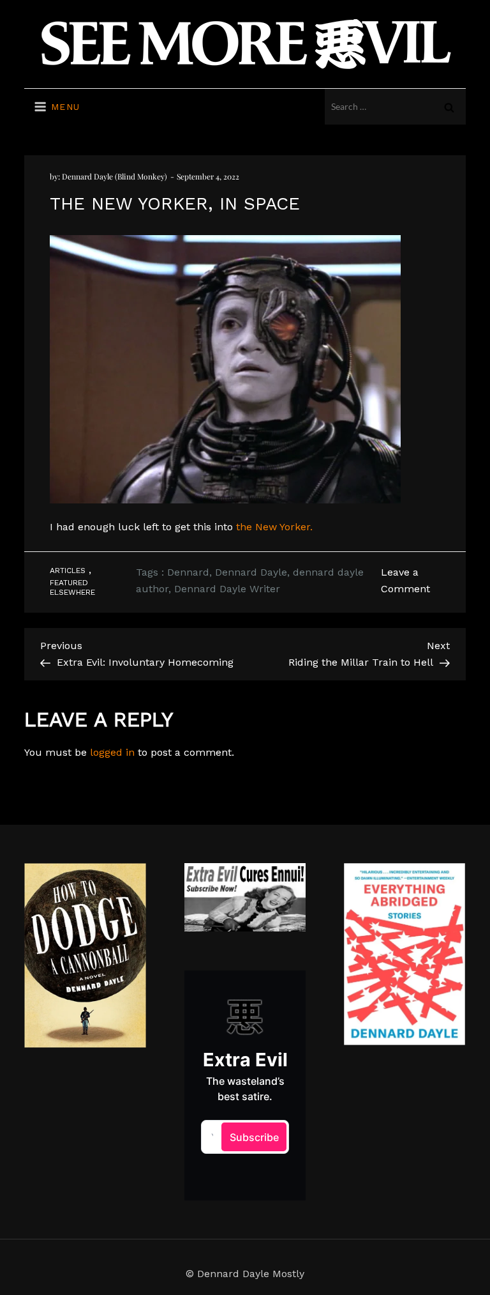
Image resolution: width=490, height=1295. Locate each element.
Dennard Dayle (251, 572)
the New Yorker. (274, 527)
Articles (67, 570)
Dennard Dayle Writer (227, 589)
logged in (112, 752)
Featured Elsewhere (72, 587)
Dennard (188, 572)
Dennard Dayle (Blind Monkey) (114, 176)
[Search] (449, 107)
